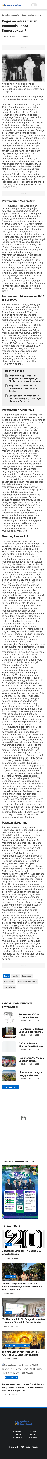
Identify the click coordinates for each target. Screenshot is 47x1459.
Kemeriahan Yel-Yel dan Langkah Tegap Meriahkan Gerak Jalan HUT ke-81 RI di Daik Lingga (31, 1059)
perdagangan (11, 1378)
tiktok (33, 1434)
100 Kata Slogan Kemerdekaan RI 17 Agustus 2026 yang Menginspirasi (21, 1353)
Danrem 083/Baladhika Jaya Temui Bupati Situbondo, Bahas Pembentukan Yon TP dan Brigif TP (22, 1286)
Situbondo (10, 1277)
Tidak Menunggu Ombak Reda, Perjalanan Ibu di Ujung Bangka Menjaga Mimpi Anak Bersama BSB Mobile (25, 378)
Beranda (5, 15)
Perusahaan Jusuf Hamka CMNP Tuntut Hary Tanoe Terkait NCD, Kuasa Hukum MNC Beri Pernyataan (23, 1387)
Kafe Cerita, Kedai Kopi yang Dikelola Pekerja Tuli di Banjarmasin (31, 1030)
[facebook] (4, 995)
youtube (33, 1437)
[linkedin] (25, 995)
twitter (32, 1431)
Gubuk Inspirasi (32, 1447)
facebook (18, 1431)
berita (15, 976)
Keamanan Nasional (27, 981)
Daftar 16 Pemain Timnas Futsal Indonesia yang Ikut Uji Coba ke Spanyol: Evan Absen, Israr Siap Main (32, 1045)
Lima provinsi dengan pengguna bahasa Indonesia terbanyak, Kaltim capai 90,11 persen (30, 1074)
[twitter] (9, 995)
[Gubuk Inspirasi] (12, 6)
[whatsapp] (14, 995)
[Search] (40, 5)
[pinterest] (20, 995)
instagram (17, 1437)
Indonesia (26, 976)
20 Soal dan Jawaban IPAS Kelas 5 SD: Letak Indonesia (22, 1252)
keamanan (9, 981)
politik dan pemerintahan (17, 1345)
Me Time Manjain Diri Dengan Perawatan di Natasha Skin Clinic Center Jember (23, 1321)
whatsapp (18, 1434)
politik (8, 1244)
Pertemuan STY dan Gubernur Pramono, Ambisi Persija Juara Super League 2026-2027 (30, 1016)
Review (8, 1312)
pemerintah (15, 15)
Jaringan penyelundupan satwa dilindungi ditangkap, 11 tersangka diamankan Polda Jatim (25, 398)
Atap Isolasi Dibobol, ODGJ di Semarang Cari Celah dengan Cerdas (23, 388)
